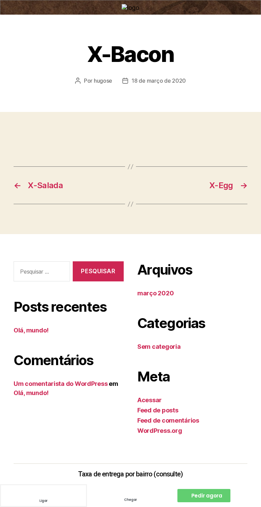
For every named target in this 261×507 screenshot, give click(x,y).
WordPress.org (159, 430)
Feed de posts (157, 410)
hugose (103, 80)
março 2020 (155, 293)
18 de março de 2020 (159, 80)
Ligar (43, 500)
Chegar (130, 499)
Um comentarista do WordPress (60, 383)
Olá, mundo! (31, 330)
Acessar (149, 400)
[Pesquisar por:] (40, 272)
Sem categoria (159, 346)
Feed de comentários (168, 420)
